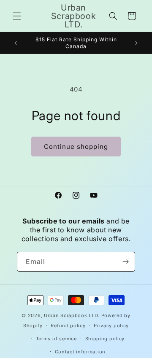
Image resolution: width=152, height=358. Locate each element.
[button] (17, 16)
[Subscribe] (125, 262)
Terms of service (56, 339)
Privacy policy (111, 325)
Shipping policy (105, 339)
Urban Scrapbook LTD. (72, 315)
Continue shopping (76, 147)
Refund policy (68, 325)
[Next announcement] (136, 43)
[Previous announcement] (15, 43)
